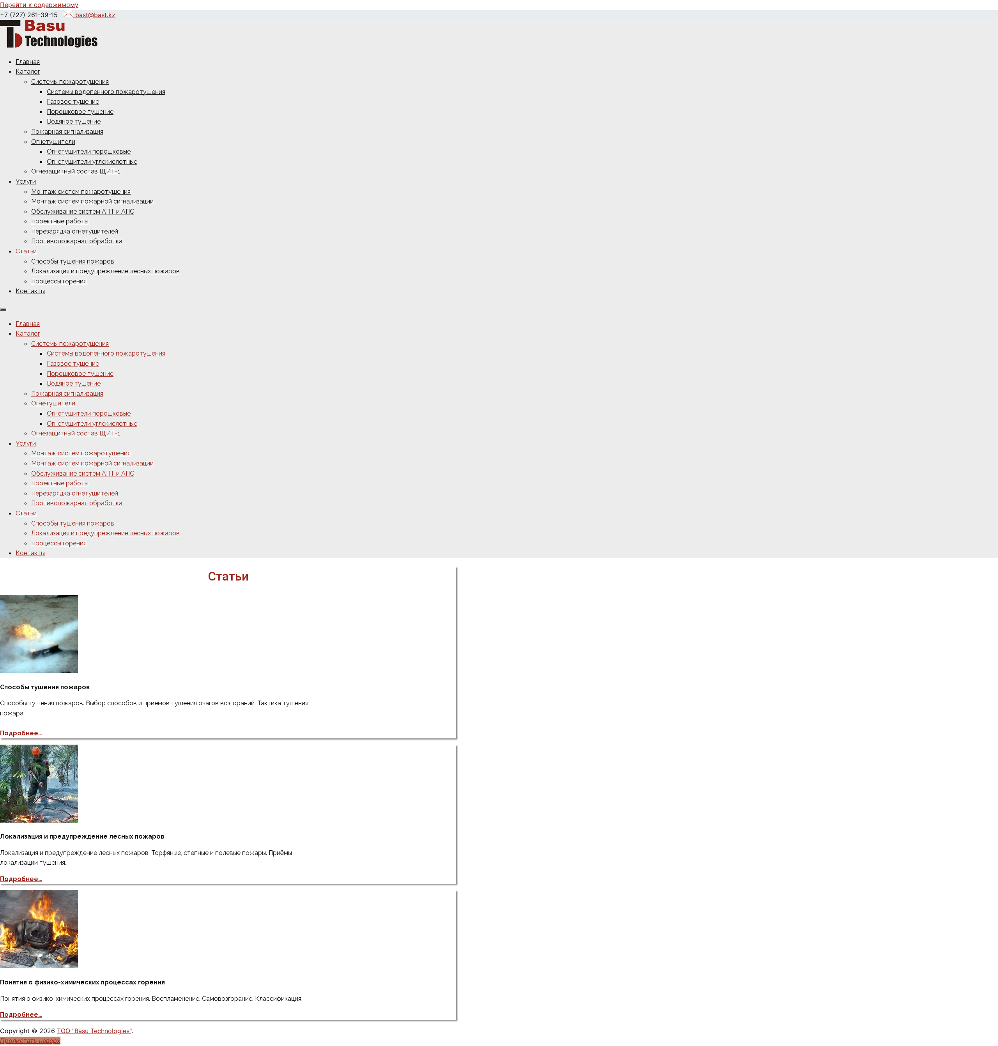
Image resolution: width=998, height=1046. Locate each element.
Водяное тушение (74, 121)
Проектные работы (59, 221)
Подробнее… (21, 733)
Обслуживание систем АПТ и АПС (82, 211)
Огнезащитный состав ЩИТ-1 (75, 171)
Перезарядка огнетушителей (74, 231)
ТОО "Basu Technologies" (94, 1031)
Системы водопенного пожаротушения (106, 92)
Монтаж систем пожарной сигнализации (92, 201)
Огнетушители (53, 141)
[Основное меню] (3, 309)
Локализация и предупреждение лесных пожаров (105, 271)
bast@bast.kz (94, 15)
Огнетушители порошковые (89, 151)
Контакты (30, 291)
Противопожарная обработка (76, 241)
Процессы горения (59, 281)
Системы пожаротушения (70, 81)
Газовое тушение (73, 101)
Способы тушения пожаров (72, 261)
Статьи (26, 251)
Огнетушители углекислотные (92, 161)
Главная (28, 61)
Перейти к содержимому (39, 5)
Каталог (28, 71)
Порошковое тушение (80, 111)
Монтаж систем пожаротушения (81, 191)
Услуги (26, 181)
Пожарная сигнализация (67, 131)
